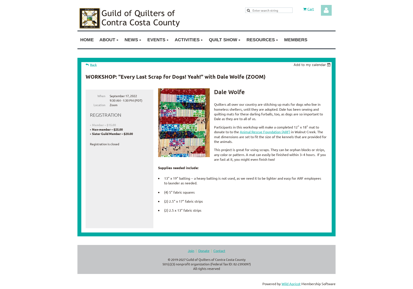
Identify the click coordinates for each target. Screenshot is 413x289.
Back (93, 65)
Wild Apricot (291, 283)
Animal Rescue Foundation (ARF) (265, 132)
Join (191, 250)
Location (99, 105)
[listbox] (313, 64)
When (101, 96)
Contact (219, 250)
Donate (204, 250)
